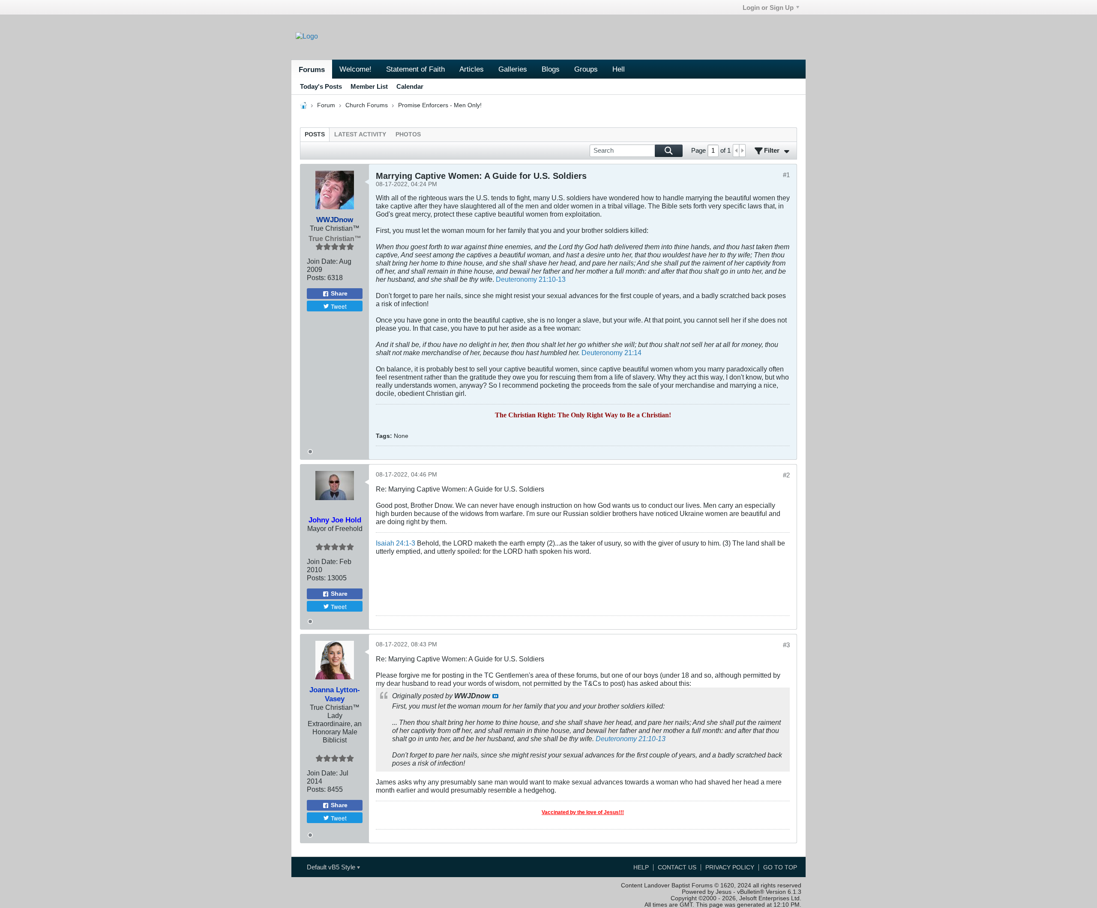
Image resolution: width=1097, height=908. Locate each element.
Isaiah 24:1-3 (395, 543)
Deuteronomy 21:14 (611, 352)
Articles (471, 69)
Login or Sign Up (768, 7)
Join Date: (322, 261)
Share (339, 293)
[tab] (315, 134)
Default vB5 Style (332, 867)
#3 (786, 645)
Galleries (512, 69)
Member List (369, 86)
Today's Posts (321, 86)
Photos (408, 134)
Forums (312, 69)
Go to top (780, 867)
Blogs (551, 69)
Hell (618, 69)
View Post (495, 696)
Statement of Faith (415, 69)
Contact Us (677, 867)
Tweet (339, 306)
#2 (786, 475)
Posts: (316, 277)
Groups (586, 69)
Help (641, 867)
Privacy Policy (729, 867)
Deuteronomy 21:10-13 (531, 279)
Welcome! (355, 69)
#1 (786, 174)
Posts (315, 134)
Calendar (409, 86)
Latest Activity (360, 134)
